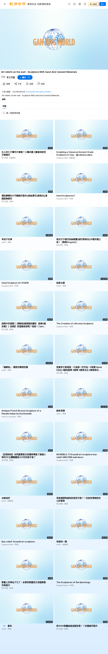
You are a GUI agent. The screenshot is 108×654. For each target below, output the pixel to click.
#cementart (31, 92)
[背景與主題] (85, 4)
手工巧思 (11, 77)
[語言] (80, 4)
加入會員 (93, 4)
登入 (102, 4)
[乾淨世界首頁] (17, 4)
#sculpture (40, 92)
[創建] (74, 4)
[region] (54, 39)
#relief (48, 92)
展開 (3, 99)
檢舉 (43, 84)
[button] (54, 95)
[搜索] (69, 4)
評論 (4, 106)
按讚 (8, 84)
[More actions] (51, 152)
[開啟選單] (4, 4)
